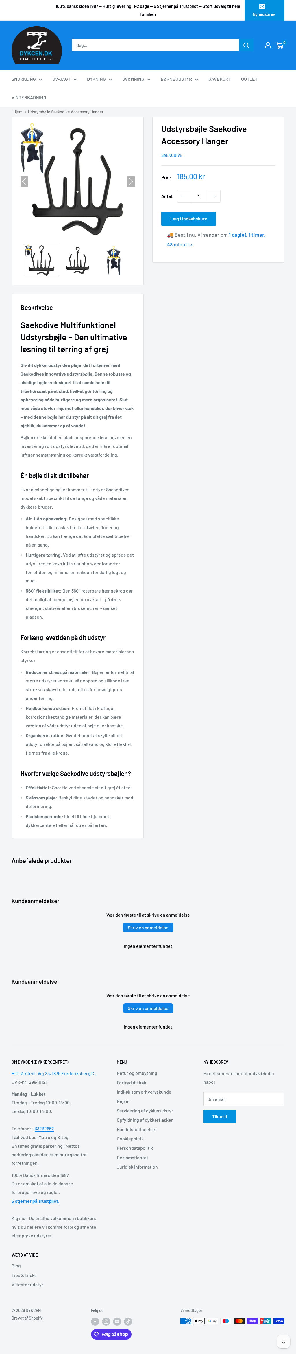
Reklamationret (132, 1157)
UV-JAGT (61, 79)
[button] (41, 260)
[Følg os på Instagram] (106, 1322)
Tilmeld (219, 1116)
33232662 (44, 1128)
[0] (279, 45)
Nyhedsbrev (264, 14)
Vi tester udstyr (27, 1284)
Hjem (18, 111)
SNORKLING (24, 79)
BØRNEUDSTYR (176, 79)
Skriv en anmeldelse (148, 927)
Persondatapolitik (135, 1148)
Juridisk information (137, 1166)
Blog (16, 1265)
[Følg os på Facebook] (95, 1322)
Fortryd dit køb (131, 1082)
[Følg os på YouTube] (117, 1322)
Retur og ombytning (137, 1073)
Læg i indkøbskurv (188, 218)
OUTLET (249, 79)
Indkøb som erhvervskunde (144, 1091)
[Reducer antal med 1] (183, 196)
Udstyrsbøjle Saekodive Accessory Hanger (65, 111)
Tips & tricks (24, 1275)
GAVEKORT (219, 79)
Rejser (123, 1101)
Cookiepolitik (130, 1138)
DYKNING (96, 79)
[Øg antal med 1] (214, 196)
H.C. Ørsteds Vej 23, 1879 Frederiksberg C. (53, 1073)
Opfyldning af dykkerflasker (145, 1120)
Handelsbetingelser (137, 1129)
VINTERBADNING (29, 97)
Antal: (167, 196)
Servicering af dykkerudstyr (145, 1110)
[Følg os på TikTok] (128, 1322)
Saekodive (171, 155)
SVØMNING (133, 79)
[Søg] (246, 45)
